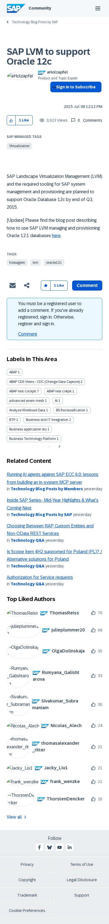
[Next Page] (59, 446)
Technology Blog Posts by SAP (35, 22)
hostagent (17, 263)
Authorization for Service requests (40, 577)
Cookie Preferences (27, 910)
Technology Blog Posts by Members (47, 489)
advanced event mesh (26, 401)
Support (81, 895)
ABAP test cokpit (59, 391)
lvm (35, 263)
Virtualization (19, 146)
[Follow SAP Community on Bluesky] (49, 847)
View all (14, 817)
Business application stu (28, 429)
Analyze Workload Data (27, 410)
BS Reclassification (70, 410)
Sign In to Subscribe (76, 87)
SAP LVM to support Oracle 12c (48, 57)
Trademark (27, 895)
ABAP (13, 372)
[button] (11, 120)
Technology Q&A (27, 540)
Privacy (27, 864)
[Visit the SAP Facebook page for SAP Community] (39, 847)
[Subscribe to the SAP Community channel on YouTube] (59, 847)
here (56, 235)
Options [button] (53, 97)
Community (40, 8)
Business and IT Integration (47, 420)
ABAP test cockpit (22, 391)
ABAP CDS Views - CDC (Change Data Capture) (44, 382)
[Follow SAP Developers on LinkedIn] (69, 847)
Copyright (27, 880)
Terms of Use (81, 864)
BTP (12, 420)
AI (56, 401)
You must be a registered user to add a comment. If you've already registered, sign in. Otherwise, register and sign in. (50, 313)
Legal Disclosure (82, 880)
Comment (27, 334)
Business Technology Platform (32, 439)
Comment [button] (87, 285)
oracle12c (54, 263)
